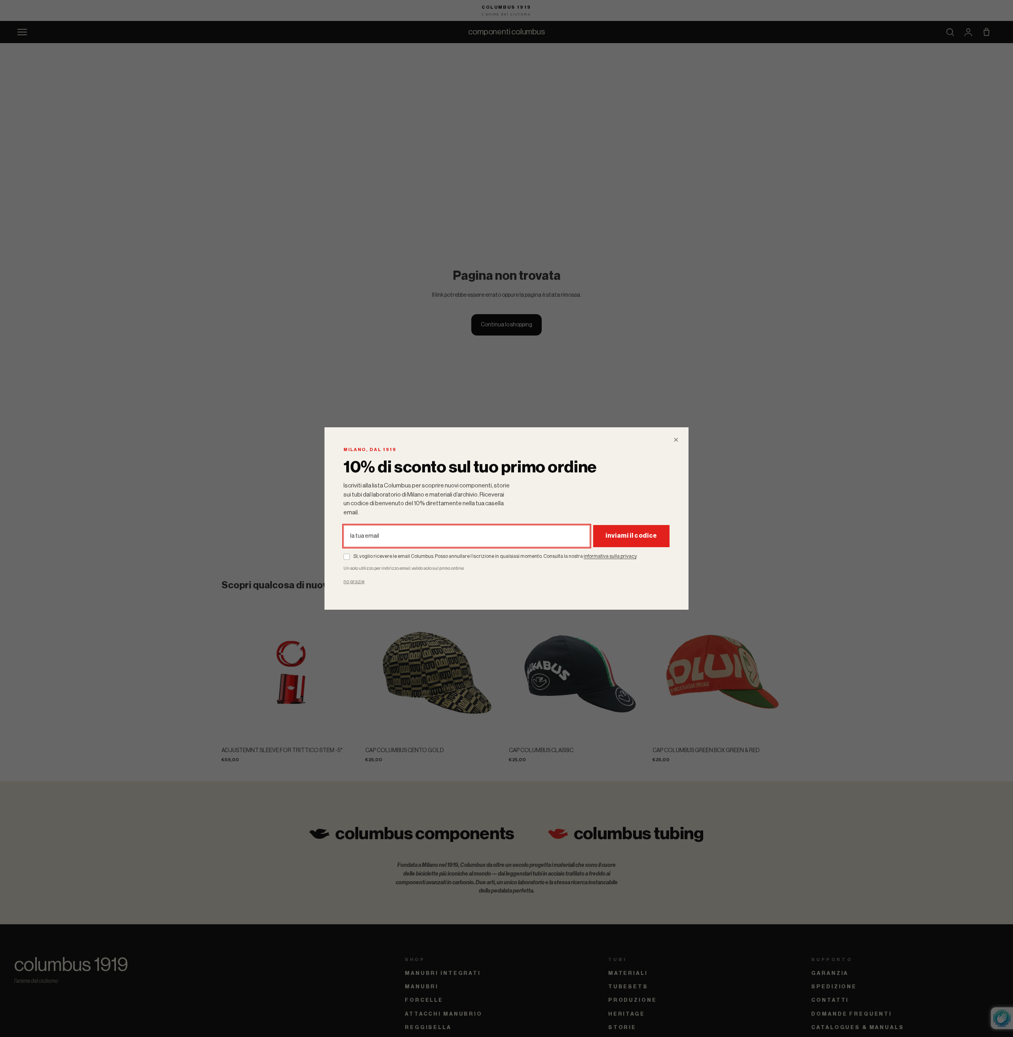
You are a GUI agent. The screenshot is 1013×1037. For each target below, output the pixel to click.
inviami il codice (631, 536)
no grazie (353, 581)
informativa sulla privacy (610, 556)
